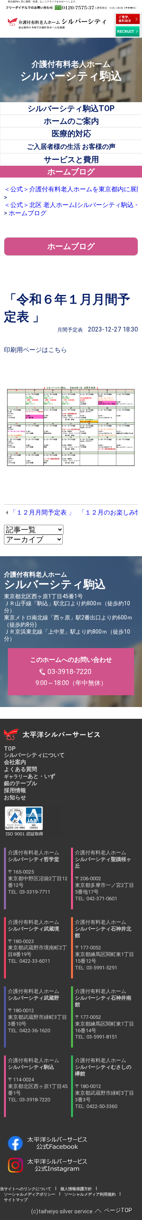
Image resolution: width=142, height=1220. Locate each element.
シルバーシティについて (34, 755)
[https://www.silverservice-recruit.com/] (128, 31)
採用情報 (15, 790)
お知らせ (15, 797)
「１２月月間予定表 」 (42, 512)
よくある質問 (20, 769)
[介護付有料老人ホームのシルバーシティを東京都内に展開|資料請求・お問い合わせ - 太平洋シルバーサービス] (128, 19)
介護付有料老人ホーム (37, 872)
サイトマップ (14, 1200)
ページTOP (118, 1210)
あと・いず (29, 776)
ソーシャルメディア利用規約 (90, 1194)
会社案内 (15, 762)
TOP (9, 749)
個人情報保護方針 (76, 1189)
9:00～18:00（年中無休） (71, 671)
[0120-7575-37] (71, 7)
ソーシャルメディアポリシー (29, 1194)
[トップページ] (57, 25)
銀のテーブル (20, 783)
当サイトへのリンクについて (27, 1189)
